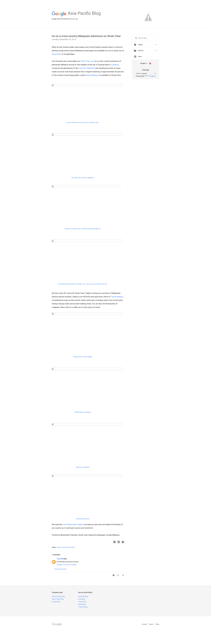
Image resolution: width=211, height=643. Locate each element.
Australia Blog (83, 596)
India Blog (81, 599)
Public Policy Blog (58, 599)
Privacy (151, 624)
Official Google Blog (58, 596)
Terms (157, 624)
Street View (56, 54)
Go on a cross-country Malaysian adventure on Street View (86, 36)
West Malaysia (93, 75)
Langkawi (115, 65)
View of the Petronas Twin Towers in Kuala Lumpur (82, 122)
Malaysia (72, 547)
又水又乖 (60, 559)
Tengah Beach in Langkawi (82, 412)
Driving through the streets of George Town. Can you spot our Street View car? (82, 284)
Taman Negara (117, 297)
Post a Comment (60, 569)
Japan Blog (82, 602)
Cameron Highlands (87, 68)
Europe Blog (56, 602)
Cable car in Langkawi (82, 467)
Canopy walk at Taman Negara (82, 357)
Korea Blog (82, 604)
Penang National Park (82, 519)
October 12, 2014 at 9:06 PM (66, 565)
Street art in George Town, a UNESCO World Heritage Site (82, 229)
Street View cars (87, 61)
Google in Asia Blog (62, 547)
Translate (152, 76)
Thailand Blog (83, 607)
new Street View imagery (73, 524)
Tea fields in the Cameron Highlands (82, 177)
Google (144, 624)
